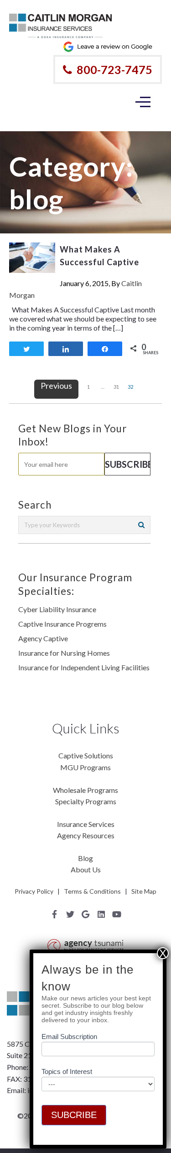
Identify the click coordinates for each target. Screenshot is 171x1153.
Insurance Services (85, 824)
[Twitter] (70, 914)
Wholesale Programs (85, 790)
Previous (56, 386)
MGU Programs (85, 767)
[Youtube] (117, 914)
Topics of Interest (66, 1071)
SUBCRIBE (74, 1115)
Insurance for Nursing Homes (64, 652)
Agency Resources (85, 835)
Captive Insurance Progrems (62, 623)
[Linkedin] (101, 914)
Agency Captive (43, 638)
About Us (86, 869)
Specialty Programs (85, 801)
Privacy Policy (34, 891)
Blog (85, 858)
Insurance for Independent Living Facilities (84, 667)
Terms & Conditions (92, 891)
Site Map (143, 891)
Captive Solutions (85, 755)
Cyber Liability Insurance (57, 609)
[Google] (86, 914)
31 (116, 387)
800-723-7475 (114, 69)
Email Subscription (69, 1036)
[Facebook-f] (55, 914)
